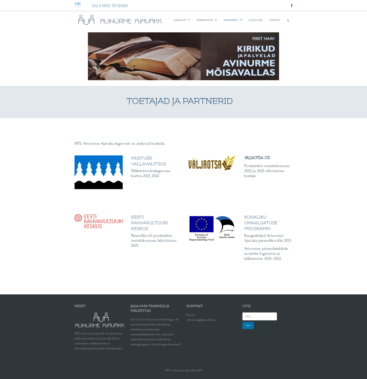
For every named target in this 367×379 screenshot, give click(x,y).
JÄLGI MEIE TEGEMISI (110, 5)
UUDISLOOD (255, 20)
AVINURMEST (231, 20)
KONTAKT (275, 20)
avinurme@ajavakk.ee (200, 320)
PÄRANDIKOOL (205, 20)
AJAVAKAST (180, 20)
